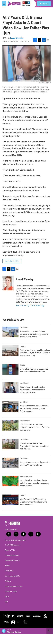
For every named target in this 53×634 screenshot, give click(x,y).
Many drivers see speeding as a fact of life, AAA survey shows (35, 463)
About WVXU (10, 550)
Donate (45, 4)
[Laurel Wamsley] (8, 283)
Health (22, 365)
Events (7, 566)
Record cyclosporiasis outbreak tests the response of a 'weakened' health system (34, 483)
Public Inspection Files (13, 586)
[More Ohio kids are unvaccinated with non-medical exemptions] (10, 369)
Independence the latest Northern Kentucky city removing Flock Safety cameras (34, 408)
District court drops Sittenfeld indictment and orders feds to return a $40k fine (32, 389)
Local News (24, 327)
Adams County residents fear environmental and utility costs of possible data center (34, 334)
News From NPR (12, 261)
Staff (6, 602)
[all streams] (49, 631)
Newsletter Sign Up (12, 560)
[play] (3, 631)
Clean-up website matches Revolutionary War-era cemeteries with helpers (34, 446)
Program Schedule (12, 555)
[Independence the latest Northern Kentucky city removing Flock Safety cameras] (10, 406)
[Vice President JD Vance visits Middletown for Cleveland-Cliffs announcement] (10, 500)
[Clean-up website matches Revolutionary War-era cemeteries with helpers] (10, 444)
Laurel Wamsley (17, 38)
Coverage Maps (11, 591)
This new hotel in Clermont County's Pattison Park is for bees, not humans (34, 427)
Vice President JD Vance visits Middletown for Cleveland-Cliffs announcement (33, 502)
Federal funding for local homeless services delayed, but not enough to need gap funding (35, 353)
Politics (22, 346)
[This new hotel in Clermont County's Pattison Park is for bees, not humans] (10, 425)
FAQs (7, 597)
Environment (25, 421)
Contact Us (9, 571)
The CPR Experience (12, 545)
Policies (8, 581)
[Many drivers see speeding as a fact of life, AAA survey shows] (10, 463)
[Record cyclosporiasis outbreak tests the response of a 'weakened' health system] (10, 481)
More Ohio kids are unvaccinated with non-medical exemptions (34, 370)
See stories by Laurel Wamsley (30, 305)
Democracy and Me (12, 576)
